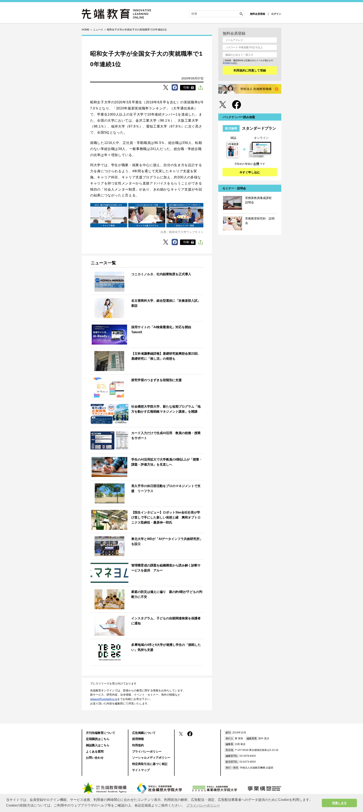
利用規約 (227, 63)
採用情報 (138, 738)
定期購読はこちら (97, 738)
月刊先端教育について (100, 732)
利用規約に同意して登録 (250, 70)
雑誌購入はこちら (97, 745)
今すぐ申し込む (249, 172)
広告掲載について (144, 732)
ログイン (276, 13)
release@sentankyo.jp (103, 699)
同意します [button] (339, 803)
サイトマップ (141, 770)
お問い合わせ (95, 757)
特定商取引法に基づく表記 (149, 763)
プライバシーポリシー (147, 751)
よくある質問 (95, 751)
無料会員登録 (257, 13)
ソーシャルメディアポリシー (151, 757)
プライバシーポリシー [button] (203, 805)
